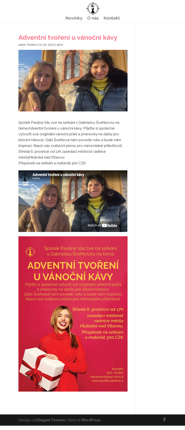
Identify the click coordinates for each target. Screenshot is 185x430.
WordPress (91, 420)
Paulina (31, 44)
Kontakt (112, 19)
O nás (93, 19)
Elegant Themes (51, 420)
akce (60, 44)
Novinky (73, 19)
